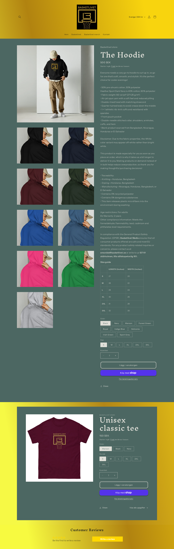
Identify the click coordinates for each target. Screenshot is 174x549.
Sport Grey (125, 335)
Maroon (128, 323)
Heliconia (135, 329)
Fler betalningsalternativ (128, 379)
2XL (137, 345)
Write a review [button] (107, 539)
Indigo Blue (120, 329)
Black (105, 323)
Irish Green (108, 335)
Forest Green (145, 323)
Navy (116, 323)
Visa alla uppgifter (137, 508)
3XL (147, 345)
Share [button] (105, 386)
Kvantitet (104, 350)
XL (128, 345)
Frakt (113, 66)
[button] (20, 17)
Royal (105, 329)
